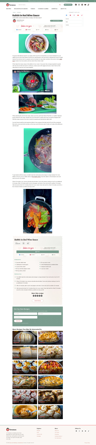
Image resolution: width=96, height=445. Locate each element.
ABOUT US (63, 8)
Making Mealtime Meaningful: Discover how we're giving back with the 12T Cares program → (48, 1)
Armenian (19, 12)
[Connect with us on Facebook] (66, 15)
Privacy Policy (87, 442)
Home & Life (39, 434)
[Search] (60, 5)
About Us (57, 430)
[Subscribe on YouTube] (78, 15)
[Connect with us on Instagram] (74, 15)
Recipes (38, 430)
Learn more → (53, 26)
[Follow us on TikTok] (88, 4)
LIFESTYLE (54, 8)
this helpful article (36, 176)
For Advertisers (58, 438)
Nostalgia (39, 436)
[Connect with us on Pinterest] (70, 15)
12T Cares (57, 432)
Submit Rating (37, 300)
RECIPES (8, 8)
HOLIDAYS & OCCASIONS (20, 8)
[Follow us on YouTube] (85, 4)
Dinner (14, 12)
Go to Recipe (57, 20)
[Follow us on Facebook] (75, 4)
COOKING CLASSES (43, 8)
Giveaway (57, 434)
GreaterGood (20, 442)
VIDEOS (33, 8)
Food (38, 432)
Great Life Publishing (13, 442)
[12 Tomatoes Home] (11, 429)
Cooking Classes (58, 436)
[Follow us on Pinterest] (82, 4)
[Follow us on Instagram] (79, 4)
